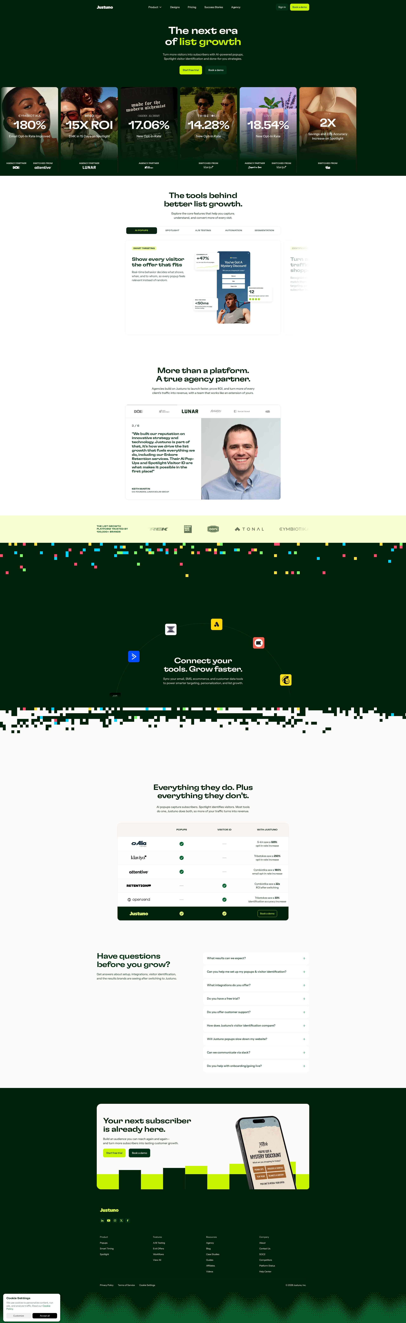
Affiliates (210, 1265)
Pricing (192, 7)
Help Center (265, 1271)
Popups (104, 1242)
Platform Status (267, 1265)
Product (153, 7)
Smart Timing (107, 1248)
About (262, 1242)
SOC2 (262, 1254)
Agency (235, 7)
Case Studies (212, 1254)
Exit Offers (158, 1248)
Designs (175, 7)
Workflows (158, 1254)
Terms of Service (126, 1285)
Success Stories (213, 7)
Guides (209, 1260)
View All (157, 1260)
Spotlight (104, 1254)
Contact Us (264, 1248)
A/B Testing (159, 1242)
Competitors (265, 1260)
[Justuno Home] (109, 1210)
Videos (209, 1271)
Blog (208, 1248)
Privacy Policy (106, 1285)
